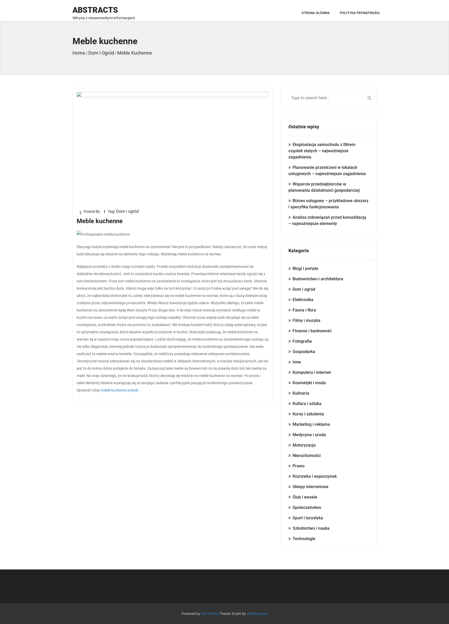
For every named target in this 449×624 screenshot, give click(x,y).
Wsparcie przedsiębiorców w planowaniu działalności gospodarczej (324, 187)
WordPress (210, 614)
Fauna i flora (304, 310)
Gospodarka (304, 351)
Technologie (304, 538)
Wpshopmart (257, 614)
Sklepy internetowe (310, 486)
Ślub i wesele (305, 497)
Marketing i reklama (311, 424)
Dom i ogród (127, 211)
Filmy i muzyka (306, 320)
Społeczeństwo (307, 507)
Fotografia (302, 341)
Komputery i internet (312, 372)
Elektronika (303, 299)
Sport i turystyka (308, 517)
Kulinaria (301, 393)
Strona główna (316, 13)
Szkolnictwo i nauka (311, 528)
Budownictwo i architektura (318, 278)
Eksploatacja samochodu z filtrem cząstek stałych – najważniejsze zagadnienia (321, 151)
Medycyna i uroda (309, 434)
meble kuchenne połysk (119, 390)
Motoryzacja (304, 445)
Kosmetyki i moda (309, 382)
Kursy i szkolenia (308, 413)
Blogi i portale (305, 268)
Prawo (299, 465)
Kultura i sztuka (307, 403)
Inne (297, 362)
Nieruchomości (307, 455)
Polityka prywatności (360, 13)
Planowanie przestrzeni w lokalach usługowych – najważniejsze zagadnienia (327, 170)
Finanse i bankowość (312, 330)
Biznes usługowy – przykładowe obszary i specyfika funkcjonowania (328, 203)
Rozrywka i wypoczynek (315, 476)
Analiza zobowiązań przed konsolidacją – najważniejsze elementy (327, 220)
